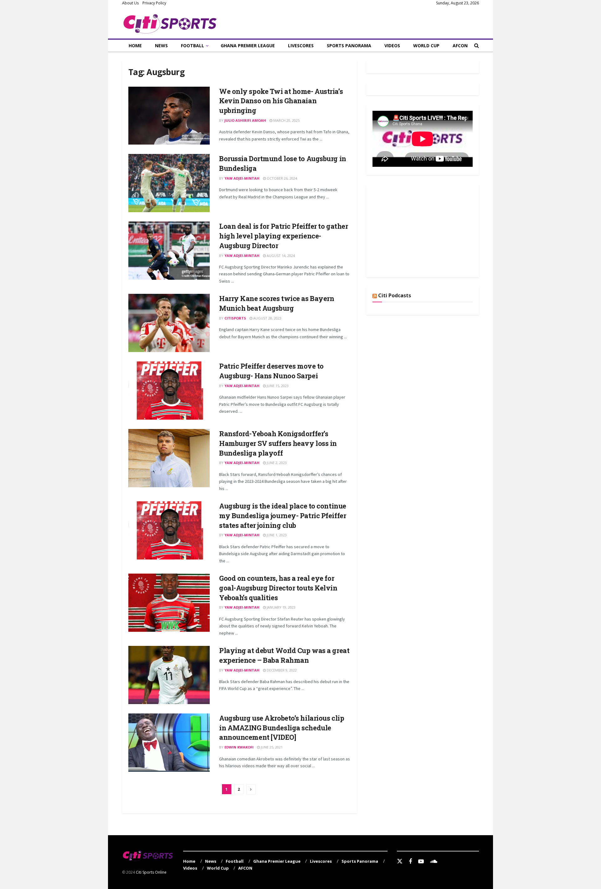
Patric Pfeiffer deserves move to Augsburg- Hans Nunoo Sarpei (271, 370)
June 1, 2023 (276, 535)
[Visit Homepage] (170, 22)
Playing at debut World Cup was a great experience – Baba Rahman (284, 655)
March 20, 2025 (286, 120)
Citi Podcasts (394, 295)
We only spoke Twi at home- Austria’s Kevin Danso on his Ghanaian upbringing (281, 101)
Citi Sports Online (151, 872)
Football (192, 46)
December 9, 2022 (281, 670)
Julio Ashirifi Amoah (245, 120)
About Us (130, 3)
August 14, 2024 (280, 255)
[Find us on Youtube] (421, 861)
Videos (392, 46)
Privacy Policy (154, 3)
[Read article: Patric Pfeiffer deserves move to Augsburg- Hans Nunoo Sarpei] (169, 390)
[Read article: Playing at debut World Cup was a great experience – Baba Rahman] (169, 675)
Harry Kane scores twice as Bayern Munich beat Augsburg (276, 303)
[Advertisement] (419, 230)
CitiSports (235, 318)
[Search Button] (476, 45)
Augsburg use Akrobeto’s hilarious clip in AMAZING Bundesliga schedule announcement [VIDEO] (281, 727)
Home (135, 46)
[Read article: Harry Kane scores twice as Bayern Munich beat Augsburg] (169, 323)
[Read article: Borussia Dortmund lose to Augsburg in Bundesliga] (169, 183)
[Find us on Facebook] (410, 861)
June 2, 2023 (276, 462)
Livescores (301, 46)
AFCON (460, 46)
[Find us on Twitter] (400, 861)
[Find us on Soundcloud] (433, 861)
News (161, 46)
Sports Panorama (349, 46)
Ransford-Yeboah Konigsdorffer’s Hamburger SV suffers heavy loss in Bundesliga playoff (278, 443)
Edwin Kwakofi (239, 747)
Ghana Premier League (248, 46)
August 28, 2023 (266, 318)
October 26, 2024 (281, 178)
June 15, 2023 (277, 385)
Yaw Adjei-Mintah (241, 178)
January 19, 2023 (280, 607)
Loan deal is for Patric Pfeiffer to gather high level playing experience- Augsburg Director (283, 236)
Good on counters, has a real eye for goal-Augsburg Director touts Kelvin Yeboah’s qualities (278, 588)
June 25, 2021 (271, 747)
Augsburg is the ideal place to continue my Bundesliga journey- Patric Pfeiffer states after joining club (282, 515)
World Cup (426, 46)
